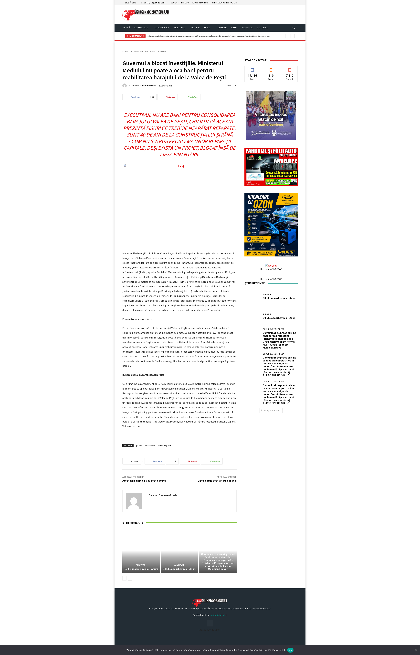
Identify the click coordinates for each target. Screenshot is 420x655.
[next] (293, 36)
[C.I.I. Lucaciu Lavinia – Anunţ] (141, 550)
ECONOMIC (163, 51)
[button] (294, 28)
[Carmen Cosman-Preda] (125, 86)
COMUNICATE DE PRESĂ (217, 550)
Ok (290, 650)
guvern (139, 445)
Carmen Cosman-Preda (143, 86)
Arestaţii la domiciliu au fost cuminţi (144, 480)
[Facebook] (292, 3)
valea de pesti (164, 445)
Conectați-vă (271, 68)
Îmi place (252, 68)
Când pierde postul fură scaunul (217, 480)
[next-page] (130, 578)
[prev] (287, 36)
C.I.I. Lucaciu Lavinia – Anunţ (141, 569)
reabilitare (150, 445)
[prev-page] (124, 578)
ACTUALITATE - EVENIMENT (143, 51)
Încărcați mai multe (270, 410)
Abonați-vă (289, 68)
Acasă (125, 51)
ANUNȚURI (140, 565)
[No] (416, 650)
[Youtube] (296, 3)
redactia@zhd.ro (218, 615)
